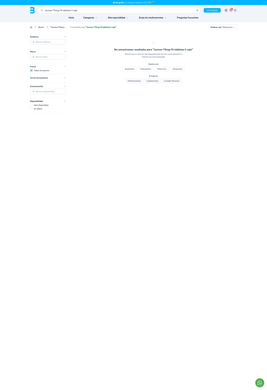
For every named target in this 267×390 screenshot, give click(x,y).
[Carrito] (230, 10)
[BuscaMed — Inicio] (32, 10)
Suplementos (152, 81)
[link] (235, 10)
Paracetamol (145, 69)
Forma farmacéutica (39, 78)
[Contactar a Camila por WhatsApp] (259, 382)
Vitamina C (162, 69)
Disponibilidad (36, 101)
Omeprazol (177, 69)
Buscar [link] (41, 27)
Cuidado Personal (171, 81)
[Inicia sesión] (226, 10)
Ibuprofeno (129, 69)
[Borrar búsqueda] (197, 10)
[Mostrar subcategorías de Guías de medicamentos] (165, 17)
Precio (33, 66)
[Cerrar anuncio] (264, 2)
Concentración (36, 86)
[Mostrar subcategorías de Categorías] (96, 17)
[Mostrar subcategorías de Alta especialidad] (127, 17)
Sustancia (34, 36)
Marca (33, 51)
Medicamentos (134, 81)
